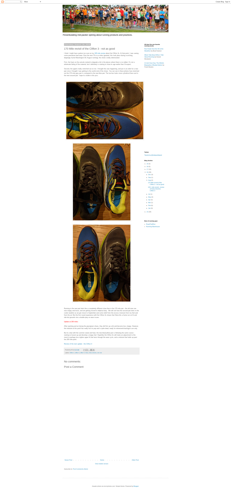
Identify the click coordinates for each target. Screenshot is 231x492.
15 (148, 212)
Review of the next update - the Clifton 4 (78, 344)
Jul (149, 194)
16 (148, 172)
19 (148, 164)
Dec (149, 174)
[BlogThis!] (87, 350)
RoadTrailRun (150, 224)
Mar (149, 202)
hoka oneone (92, 352)
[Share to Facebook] (91, 350)
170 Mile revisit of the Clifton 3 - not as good (156, 183)
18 (148, 166)
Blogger (136, 486)
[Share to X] (89, 350)
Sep (149, 177)
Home (102, 460)
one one (99, 352)
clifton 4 (82, 352)
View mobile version (101, 464)
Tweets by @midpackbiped (153, 155)
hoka (86, 352)
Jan (149, 208)
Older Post (135, 460)
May (149, 197)
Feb (149, 205)
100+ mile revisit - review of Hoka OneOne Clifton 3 (156, 189)
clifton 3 (77, 352)
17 (148, 169)
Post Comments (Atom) (80, 469)
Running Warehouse (153, 226)
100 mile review (99, 53)
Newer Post (68, 460)
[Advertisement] (101, 439)
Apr (149, 200)
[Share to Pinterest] (93, 350)
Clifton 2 (72, 352)
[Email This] (84, 350)
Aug (149, 180)
